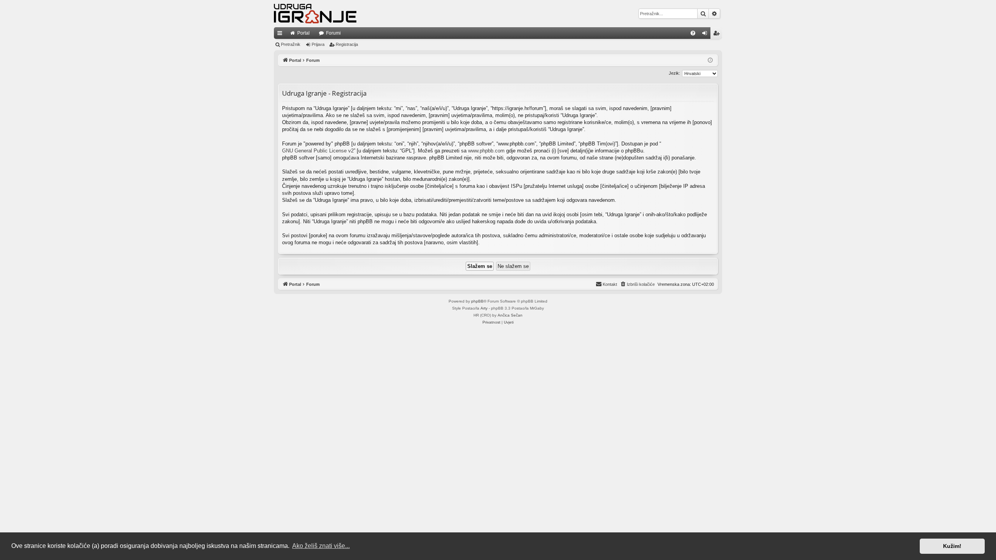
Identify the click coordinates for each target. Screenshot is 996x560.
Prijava (318, 44)
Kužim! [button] (952, 546)
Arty (483, 308)
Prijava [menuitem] (706, 34)
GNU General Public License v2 (318, 151)
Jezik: (674, 73)
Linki (281, 34)
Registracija (347, 44)
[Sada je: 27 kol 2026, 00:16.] (710, 60)
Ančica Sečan (510, 315)
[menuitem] (693, 33)
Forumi (333, 33)
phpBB (477, 301)
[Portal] (315, 13)
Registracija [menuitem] (718, 34)
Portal (303, 33)
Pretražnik (290, 44)
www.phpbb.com (486, 151)
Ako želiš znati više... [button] (321, 545)
